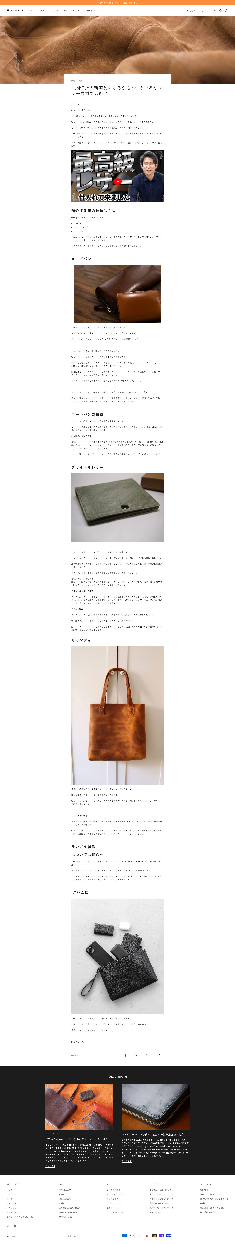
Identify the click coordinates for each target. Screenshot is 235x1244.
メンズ (30, 10)
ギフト (55, 10)
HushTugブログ (51, 1134)
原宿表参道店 (65, 1198)
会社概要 (204, 1203)
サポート (75, 10)
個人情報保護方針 (208, 1212)
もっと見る (50, 1166)
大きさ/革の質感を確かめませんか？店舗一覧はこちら (117, 3)
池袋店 (62, 1203)
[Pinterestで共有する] (147, 1055)
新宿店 (62, 1194)
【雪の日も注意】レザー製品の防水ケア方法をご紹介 (76, 1139)
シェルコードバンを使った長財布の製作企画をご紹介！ (154, 1134)
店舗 (65, 10)
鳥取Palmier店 (65, 1216)
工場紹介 (111, 1207)
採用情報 (204, 1189)
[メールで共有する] (158, 1055)
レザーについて (114, 1203)
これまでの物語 (114, 1189)
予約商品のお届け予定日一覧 (20, 1216)
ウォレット (12, 1203)
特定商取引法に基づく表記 (212, 1207)
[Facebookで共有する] (125, 1055)
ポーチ (10, 1198)
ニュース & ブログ (115, 1212)
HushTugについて (92, 10)
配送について (156, 1194)
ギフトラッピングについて (162, 1198)
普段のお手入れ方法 (159, 1203)
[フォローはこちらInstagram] (8, 1226)
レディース (43, 10)
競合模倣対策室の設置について (214, 1198)
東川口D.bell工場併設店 (69, 1207)
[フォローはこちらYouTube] (15, 1226)
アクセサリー (13, 1207)
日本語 (204, 11)
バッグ (10, 1189)
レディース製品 (14, 1212)
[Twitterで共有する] (136, 1055)
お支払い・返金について (161, 1189)
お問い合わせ (156, 1212)
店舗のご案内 (65, 1189)
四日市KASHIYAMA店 (68, 1212)
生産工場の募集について (211, 1194)
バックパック (13, 1194)
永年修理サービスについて (162, 1207)
